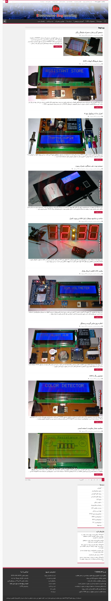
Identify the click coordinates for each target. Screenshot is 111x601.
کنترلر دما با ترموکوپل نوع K (93, 113)
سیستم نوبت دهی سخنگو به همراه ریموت (89, 166)
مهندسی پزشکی (89, 168)
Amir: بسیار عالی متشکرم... (95, 555)
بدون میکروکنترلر (96, 491)
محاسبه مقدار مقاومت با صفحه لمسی (90, 428)
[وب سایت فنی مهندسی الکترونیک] (55, 11)
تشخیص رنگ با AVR (96, 376)
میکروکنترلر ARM (96, 517)
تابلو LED (98, 500)
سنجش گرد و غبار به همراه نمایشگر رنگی (89, 32)
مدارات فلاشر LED (96, 508)
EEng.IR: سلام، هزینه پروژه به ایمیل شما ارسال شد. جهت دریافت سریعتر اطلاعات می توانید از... (91, 546)
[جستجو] (6, 1)
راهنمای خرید (69, 1)
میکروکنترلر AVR (89, 35)
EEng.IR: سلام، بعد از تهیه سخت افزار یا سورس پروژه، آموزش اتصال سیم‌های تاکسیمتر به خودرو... (92, 536)
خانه (105, 21)
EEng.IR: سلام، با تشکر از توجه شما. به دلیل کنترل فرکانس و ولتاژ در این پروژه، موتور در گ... (91, 559)
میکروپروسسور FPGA (95, 514)
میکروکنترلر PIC (96, 522)
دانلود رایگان (97, 502)
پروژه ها (99, 21)
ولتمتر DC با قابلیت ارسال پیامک (92, 271)
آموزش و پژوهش (79, 21)
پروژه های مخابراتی (97, 168)
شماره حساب (62, 1)
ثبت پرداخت (54, 1)
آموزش (99, 488)
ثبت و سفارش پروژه (87, 1)
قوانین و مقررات (77, 1)
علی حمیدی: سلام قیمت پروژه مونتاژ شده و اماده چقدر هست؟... (91, 551)
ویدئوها (83, 35)
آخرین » (81, 480)
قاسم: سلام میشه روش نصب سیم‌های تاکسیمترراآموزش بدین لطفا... (93, 541)
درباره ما (42, 1)
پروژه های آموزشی (97, 35)
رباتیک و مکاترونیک (96, 505)
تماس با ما (48, 1)
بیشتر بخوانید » (58, 46)
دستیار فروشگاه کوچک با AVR (93, 61)
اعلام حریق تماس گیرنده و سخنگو (92, 323)
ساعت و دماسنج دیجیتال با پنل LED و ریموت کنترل (86, 218)
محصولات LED (90, 21)
